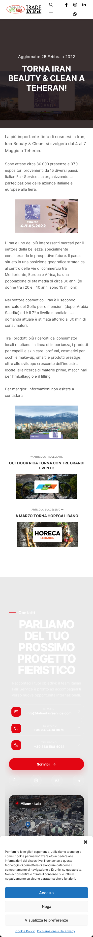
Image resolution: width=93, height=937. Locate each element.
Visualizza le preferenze (46, 920)
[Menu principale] (51, 14)
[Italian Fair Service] (24, 9)
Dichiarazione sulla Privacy (56, 931)
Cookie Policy (25, 931)
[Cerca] (51, 4)
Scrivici (43, 764)
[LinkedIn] (78, 780)
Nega (46, 906)
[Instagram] (75, 4)
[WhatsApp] (57, 780)
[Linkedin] (84, 4)
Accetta (46, 892)
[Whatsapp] (75, 14)
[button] (85, 842)
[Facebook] (66, 4)
